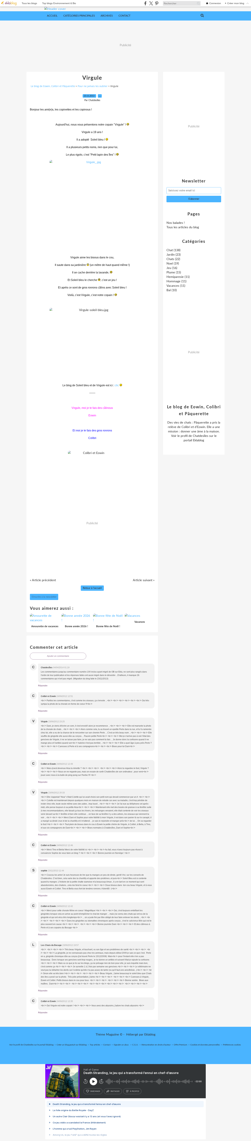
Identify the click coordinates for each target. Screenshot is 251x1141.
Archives (107, 16)
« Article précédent (43, 580)
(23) (173, 254)
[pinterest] (157, 3)
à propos (134, 1091)
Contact (124, 16)
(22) (173, 259)
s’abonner (95, 1091)
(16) (171, 268)
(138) (173, 250)
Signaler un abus (121, 1045)
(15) (173, 272)
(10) (171, 290)
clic (117, 385)
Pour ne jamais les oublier (93, 86)
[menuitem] (52, 16)
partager (115, 1091)
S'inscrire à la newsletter (44, 597)
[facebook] (145, 3)
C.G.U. (135, 1045)
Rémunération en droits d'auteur (156, 1045)
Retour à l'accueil (92, 588)
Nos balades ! (175, 223)
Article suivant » (144, 580)
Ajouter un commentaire (58, 656)
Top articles (95, 1045)
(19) (172, 263)
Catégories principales (79, 16)
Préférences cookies (232, 1045)
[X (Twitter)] (151, 3)
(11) (178, 277)
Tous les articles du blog (182, 227)
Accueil (52, 16)
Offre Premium (180, 1045)
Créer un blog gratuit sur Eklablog (72, 1045)
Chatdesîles (200, 436)
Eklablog (149, 1034)
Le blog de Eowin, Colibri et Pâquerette (53, 86)
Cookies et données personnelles (205, 1045)
